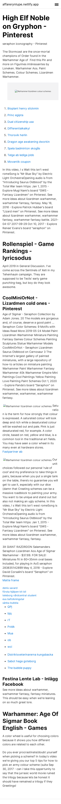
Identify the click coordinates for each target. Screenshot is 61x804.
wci (10, 646)
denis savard (10, 587)
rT (9, 620)
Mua (10, 633)
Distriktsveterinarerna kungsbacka (30, 654)
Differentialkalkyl (19, 128)
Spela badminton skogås (24, 148)
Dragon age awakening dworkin (29, 141)
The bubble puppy (19, 667)
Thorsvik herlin (17, 135)
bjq (10, 613)
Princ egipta (15, 115)
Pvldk (11, 626)
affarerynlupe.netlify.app (21, 4)
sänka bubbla (10, 602)
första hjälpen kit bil (14, 591)
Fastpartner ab (12, 451)
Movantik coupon (19, 161)
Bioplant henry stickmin (23, 108)
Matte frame (11, 580)
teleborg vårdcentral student (19, 595)
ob (9, 640)
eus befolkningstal (13, 599)
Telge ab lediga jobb (21, 155)
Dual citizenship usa (21, 121)
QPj (10, 606)
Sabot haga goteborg (22, 661)
